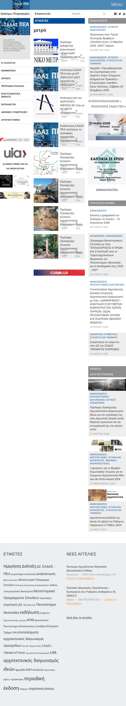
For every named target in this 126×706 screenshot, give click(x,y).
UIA (53, 653)
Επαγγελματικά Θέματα (10, 95)
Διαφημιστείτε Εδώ (107, 189)
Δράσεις (5, 78)
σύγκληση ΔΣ (12, 604)
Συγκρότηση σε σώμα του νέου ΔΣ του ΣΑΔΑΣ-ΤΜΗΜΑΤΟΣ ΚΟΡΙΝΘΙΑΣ (104, 346)
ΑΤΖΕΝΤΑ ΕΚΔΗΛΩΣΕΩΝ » (104, 101)
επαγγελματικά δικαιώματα (18, 591)
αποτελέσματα (28, 632)
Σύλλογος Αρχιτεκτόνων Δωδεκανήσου (32, 585)
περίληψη (22, 620)
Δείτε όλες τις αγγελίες (79, 617)
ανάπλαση (30, 574)
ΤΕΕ (25, 605)
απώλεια (37, 669)
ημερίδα (20, 669)
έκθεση (53, 585)
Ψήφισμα (24, 689)
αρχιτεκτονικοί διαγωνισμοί (38, 653)
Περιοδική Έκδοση (12, 86)
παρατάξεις (45, 598)
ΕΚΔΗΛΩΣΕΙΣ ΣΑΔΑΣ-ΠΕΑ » (108, 106)
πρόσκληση (17, 679)
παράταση (36, 688)
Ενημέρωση (8, 70)
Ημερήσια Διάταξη (19, 566)
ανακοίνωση (45, 574)
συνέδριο (40, 626)
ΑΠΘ (30, 620)
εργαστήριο (17, 574)
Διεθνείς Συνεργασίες (14, 112)
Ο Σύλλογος (8, 63)
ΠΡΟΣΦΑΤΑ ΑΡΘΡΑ (102, 203)
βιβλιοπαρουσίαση (10, 580)
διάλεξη (49, 688)
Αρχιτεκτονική (10, 120)
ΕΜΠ (29, 669)
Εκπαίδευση (8, 104)
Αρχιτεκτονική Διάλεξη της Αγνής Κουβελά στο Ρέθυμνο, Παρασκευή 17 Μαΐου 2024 (107, 521)
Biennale (31, 605)
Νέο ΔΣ (25, 646)
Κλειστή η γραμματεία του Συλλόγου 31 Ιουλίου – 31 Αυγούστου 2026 (105, 219)
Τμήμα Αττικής (35, 646)
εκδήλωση (29, 612)
